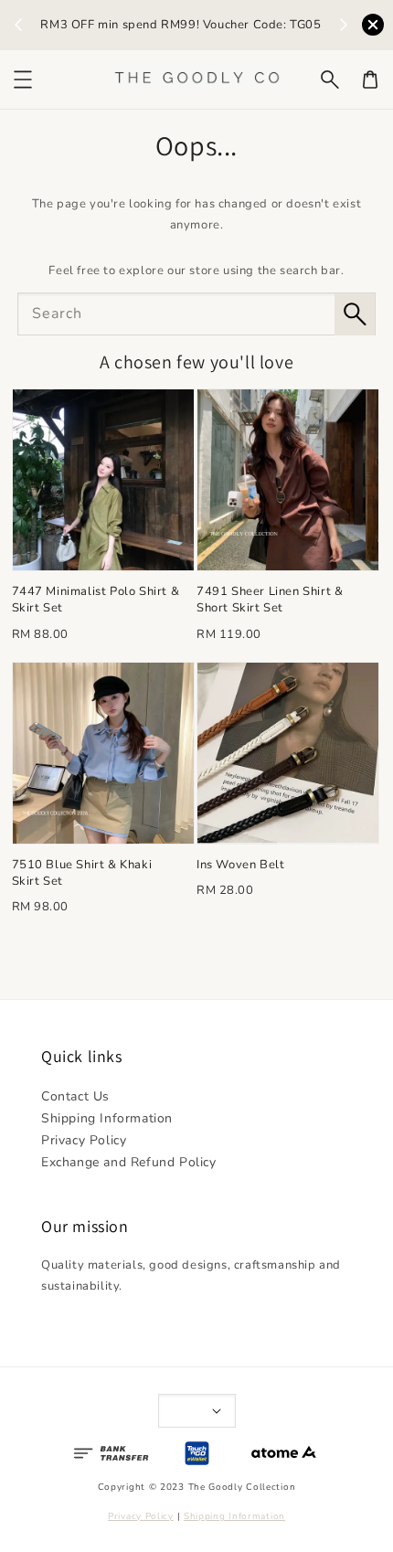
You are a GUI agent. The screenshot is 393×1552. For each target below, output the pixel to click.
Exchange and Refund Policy (129, 1162)
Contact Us (75, 1096)
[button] (330, 79)
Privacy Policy (83, 1140)
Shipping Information (107, 1118)
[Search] (355, 314)
